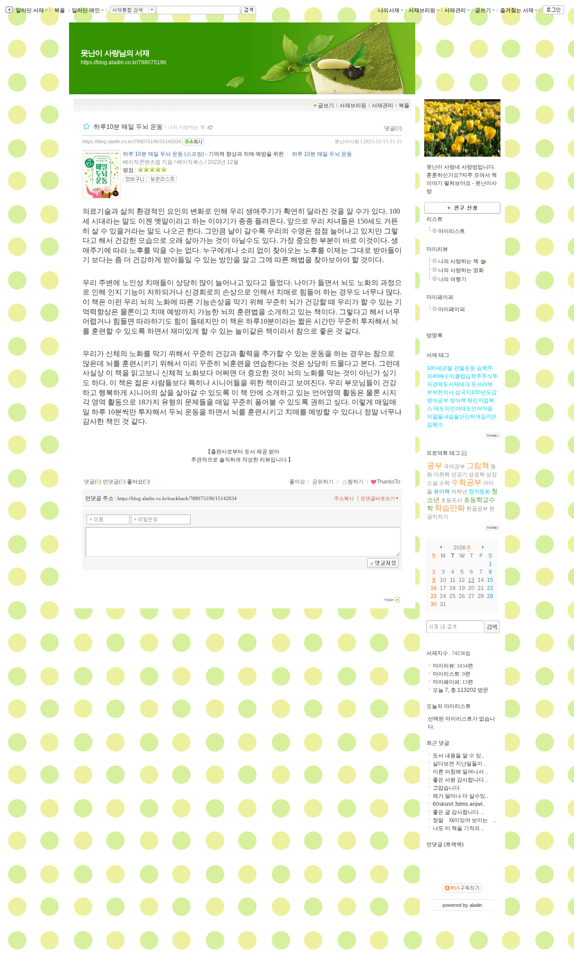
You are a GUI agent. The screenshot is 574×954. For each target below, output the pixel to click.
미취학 (442, 474)
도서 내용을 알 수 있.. (458, 755)
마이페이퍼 (439, 297)
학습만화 (450, 508)
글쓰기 (483, 10)
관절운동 (464, 368)
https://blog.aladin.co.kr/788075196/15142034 (132, 141)
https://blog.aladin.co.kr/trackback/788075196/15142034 (177, 498)
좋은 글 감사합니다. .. (458, 812)
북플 (59, 10)
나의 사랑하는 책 (186, 127)
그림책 (477, 466)
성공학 (477, 474)
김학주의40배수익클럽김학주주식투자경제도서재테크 (462, 376)
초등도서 (451, 500)
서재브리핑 (422, 10)
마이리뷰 (437, 249)
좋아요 (297, 482)
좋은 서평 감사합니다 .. (460, 780)
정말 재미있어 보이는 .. (464, 820)
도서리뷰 (482, 384)
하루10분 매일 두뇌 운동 (128, 126)
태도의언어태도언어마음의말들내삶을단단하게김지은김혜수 (462, 416)
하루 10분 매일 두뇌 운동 (322, 154)
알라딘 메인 (86, 10)
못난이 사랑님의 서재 (115, 52)
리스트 (434, 219)
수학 (444, 483)
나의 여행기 (452, 279)
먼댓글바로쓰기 (378, 498)
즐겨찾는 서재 (517, 10)
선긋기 (459, 474)
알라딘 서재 (29, 10)
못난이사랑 (347, 141)
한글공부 (477, 509)
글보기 (326, 105)
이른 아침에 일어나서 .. (460, 772)
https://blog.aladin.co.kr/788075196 (123, 62)
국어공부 (454, 466)
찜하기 (356, 482)
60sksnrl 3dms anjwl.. (459, 804)
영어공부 (437, 400)
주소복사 (344, 498)
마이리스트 (451, 231)
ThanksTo (388, 482)
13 (471, 580)
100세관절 (439, 368)
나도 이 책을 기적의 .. (458, 828)
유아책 (442, 491)
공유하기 (323, 482)
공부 (434, 466)
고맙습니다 (446, 788)
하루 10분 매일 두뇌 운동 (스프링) (163, 154)
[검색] (492, 626)
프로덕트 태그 (443, 453)
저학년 (459, 491)
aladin (476, 905)
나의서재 (389, 10)
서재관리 (455, 10)
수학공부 (466, 482)
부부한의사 (440, 392)
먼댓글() (114, 482)
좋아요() (138, 482)
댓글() (393, 128)
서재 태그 (437, 355)
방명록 (434, 335)
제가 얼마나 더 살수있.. (460, 796)
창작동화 (479, 491)
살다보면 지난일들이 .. (460, 764)
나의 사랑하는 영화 (461, 270)
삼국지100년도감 (476, 392)
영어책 (458, 400)
